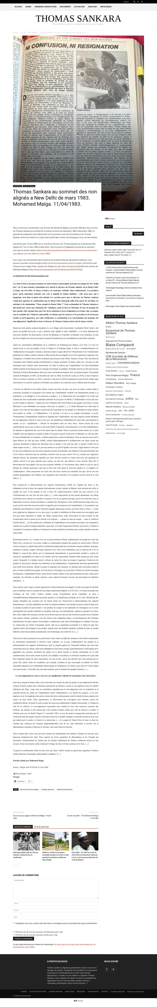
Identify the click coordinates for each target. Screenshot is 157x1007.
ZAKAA (28, 6)
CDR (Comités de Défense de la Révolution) (122, 357)
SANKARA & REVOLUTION (45, 6)
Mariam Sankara (113, 406)
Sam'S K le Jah (111, 425)
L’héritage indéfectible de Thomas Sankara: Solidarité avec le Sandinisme (25, 855)
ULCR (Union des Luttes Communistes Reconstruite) (122, 429)
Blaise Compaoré (120, 344)
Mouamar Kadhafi (129, 407)
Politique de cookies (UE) (135, 992)
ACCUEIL (18, 6)
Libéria (126, 403)
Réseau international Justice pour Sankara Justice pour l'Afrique (123, 419)
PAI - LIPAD (129, 410)
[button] (134, 2)
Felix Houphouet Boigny (117, 375)
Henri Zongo (131, 383)
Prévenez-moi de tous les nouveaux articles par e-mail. (36, 935)
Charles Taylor (111, 363)
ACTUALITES (79, 6)
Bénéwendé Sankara (115, 352)
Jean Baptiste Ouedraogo (115, 399)
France (135, 375)
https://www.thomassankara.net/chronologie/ (62, 263)
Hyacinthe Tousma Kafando (114, 391)
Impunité (128, 391)
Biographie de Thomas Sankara (119, 341)
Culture (121, 371)
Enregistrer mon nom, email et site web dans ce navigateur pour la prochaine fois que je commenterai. (56, 923)
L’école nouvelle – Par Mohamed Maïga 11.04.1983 (82, 817)
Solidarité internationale (64, 789)
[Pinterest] (26, 219)
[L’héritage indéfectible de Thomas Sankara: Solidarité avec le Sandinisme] (26, 841)
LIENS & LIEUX (70, 992)
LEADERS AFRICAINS (56, 992)
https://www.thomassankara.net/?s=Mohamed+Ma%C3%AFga (56, 269)
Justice (129, 398)
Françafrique (111, 379)
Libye (137, 399)
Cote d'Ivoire (111, 371)
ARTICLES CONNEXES (22, 827)
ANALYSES (92, 6)
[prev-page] (14, 864)
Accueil (15, 33)
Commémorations (128, 362)
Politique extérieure (47, 789)
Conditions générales (117, 992)
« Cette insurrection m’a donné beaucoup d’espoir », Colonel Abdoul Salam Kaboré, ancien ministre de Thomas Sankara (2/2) (124, 270)
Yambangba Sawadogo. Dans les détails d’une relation (124, 289)
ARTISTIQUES (105, 6)
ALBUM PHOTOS (93, 992)
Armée (108, 326)
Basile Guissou (110, 337)
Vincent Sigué (121, 433)
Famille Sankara (131, 371)
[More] (38, 219)
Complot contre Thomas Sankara (117, 367)
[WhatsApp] (32, 219)
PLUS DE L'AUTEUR (41, 827)
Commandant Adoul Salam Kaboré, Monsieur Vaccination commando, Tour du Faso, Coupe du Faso (125, 298)
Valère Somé (110, 433)
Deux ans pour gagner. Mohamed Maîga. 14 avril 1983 (32, 817)
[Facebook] (138, 1)
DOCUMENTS (65, 6)
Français (23, 33)
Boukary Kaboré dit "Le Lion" (115, 349)
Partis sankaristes (113, 414)
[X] (142, 1)
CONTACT (104, 992)
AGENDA (24, 992)
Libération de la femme (114, 403)
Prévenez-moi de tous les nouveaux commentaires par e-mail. (39, 932)
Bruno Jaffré (131, 349)
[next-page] (18, 864)
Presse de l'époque (29, 186)
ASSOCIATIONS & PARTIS (37, 992)
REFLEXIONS (81, 992)
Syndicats (129, 425)
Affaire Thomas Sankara (121, 323)
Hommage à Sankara (114, 387)
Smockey (122, 425)
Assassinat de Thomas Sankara (120, 331)
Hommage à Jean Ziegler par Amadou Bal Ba (123, 306)
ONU (120, 410)
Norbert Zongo (111, 411)
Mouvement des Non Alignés (29, 789)
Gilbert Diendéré (115, 383)
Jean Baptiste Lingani (114, 394)
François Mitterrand (125, 379)
